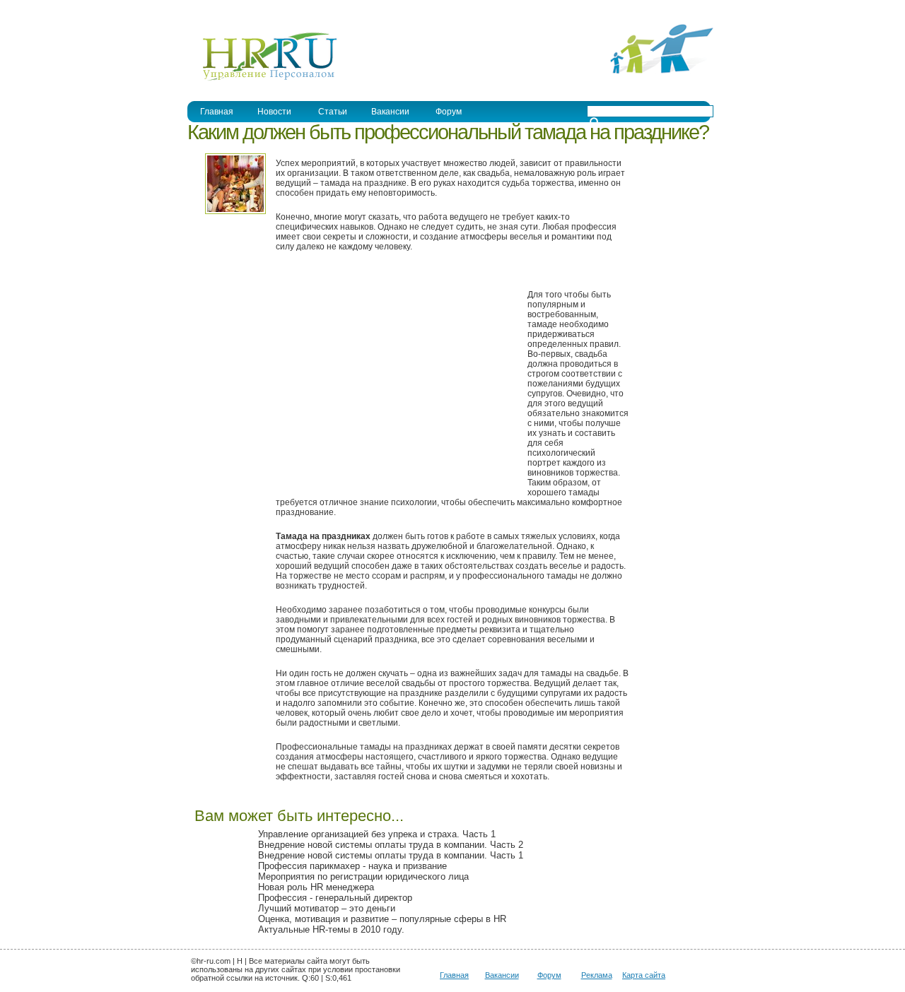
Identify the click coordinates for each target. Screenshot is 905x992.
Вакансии (390, 112)
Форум (449, 112)
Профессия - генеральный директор (335, 897)
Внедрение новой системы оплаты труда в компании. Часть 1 (390, 855)
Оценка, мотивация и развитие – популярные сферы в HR (382, 919)
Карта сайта (643, 975)
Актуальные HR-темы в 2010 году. (331, 929)
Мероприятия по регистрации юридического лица (363, 876)
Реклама (596, 975)
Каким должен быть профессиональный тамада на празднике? (447, 132)
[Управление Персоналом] (262, 80)
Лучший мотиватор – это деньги (326, 908)
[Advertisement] (394, 381)
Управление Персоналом (240, 9)
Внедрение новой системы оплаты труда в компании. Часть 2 (390, 844)
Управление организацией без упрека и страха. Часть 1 (377, 834)
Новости (274, 112)
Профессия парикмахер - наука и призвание (352, 866)
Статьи (332, 112)
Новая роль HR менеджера (316, 887)
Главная (216, 112)
